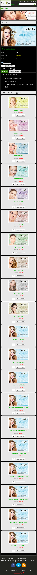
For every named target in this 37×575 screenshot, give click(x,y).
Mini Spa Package (18, 362)
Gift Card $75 (18, 179)
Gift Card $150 (18, 247)
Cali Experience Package (18, 431)
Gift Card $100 (18, 201)
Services (11, 559)
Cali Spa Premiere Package (18, 408)
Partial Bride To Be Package (18, 499)
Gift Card (5, 22)
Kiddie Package (18, 339)
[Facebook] (13, 567)
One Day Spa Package (18, 545)
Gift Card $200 (18, 270)
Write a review (7, 63)
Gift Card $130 (18, 224)
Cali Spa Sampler (18, 385)
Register (22, 1)
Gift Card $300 (18, 293)
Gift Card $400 (18, 316)
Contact (32, 560)
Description (5, 71)
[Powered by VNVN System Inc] (18, 572)
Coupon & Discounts (8, 561)
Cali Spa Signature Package (18, 476)
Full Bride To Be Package (18, 522)
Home (3, 559)
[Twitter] (18, 567)
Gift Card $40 (18, 133)
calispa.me (18, 571)
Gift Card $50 (18, 156)
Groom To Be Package (18, 453)
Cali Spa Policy (22, 561)
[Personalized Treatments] (18, 19)
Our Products (22, 559)
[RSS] (23, 567)
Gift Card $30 (18, 110)
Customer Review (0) (15, 71)
